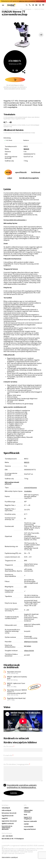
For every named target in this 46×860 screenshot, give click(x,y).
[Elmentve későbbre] (33, 5)
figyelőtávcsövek (7, 815)
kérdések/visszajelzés (29, 178)
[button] (30, 5)
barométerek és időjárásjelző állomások (7, 827)
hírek (25, 814)
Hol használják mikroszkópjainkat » (15, 220)
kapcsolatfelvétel (30, 829)
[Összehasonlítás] (36, 5)
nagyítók (5, 818)
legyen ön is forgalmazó (28, 818)
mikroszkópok (6, 810)
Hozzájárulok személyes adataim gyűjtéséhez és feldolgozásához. (22, 786)
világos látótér (29, 650)
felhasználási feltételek (28, 811)
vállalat (26, 808)
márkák (26, 824)
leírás (8, 172)
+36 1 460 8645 (7, 836)
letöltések (35, 172)
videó (9, 178)
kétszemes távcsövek (9, 813)
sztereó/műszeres (30, 487)
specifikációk (21, 172)
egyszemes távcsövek (9, 821)
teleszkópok (6, 808)
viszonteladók (28, 826)
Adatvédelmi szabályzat (10, 857)
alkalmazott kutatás (31, 641)
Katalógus (14, 9)
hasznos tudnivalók (30, 821)
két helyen (27, 646)
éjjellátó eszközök (8, 823)
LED (25, 586)
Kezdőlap (5, 9)
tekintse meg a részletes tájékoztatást (32, 1)
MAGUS (26, 149)
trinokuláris (28, 491)
